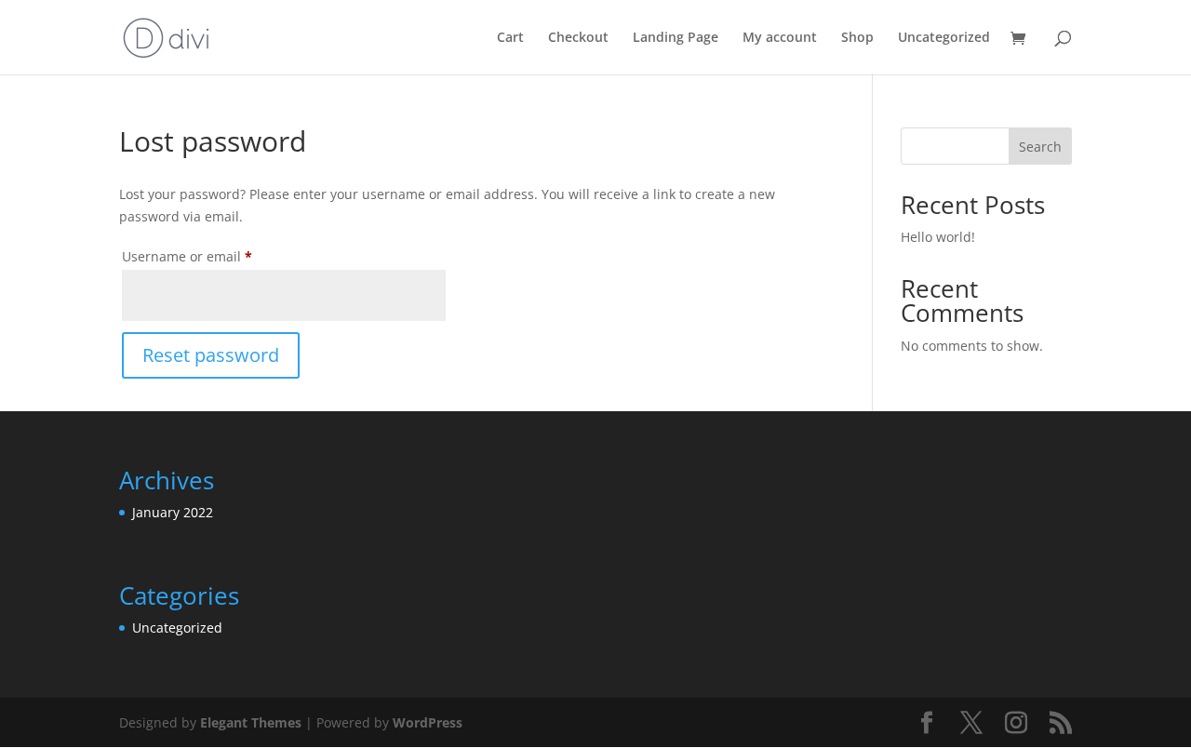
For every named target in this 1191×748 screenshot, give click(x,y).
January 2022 (172, 512)
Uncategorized (944, 38)
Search (1040, 146)
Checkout (578, 38)
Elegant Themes (250, 722)
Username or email (215, 256)
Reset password (210, 354)
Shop (857, 38)
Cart (510, 38)
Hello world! (938, 237)
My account (780, 38)
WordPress (427, 722)
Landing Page (675, 38)
